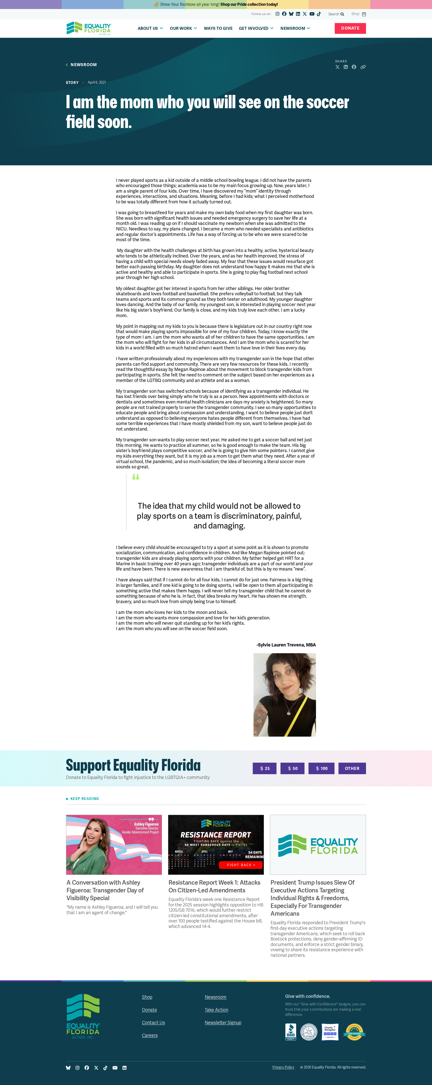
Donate (350, 28)
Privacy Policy (283, 1067)
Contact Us (153, 1022)
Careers (150, 1035)
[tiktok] (319, 14)
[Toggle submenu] (161, 28)
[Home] (89, 29)
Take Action (216, 1010)
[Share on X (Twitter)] (337, 67)
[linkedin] (298, 14)
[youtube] (312, 14)
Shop (356, 14)
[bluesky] (291, 14)
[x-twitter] (304, 14)
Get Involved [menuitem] (254, 28)
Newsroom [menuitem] (292, 28)
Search (334, 14)
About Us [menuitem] (148, 28)
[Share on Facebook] (354, 67)
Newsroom (84, 65)
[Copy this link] (363, 67)
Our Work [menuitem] (181, 28)
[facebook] (284, 14)
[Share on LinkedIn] (346, 67)
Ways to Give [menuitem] (218, 28)
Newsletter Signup (223, 1022)
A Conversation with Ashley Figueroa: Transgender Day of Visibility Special (105, 890)
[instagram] (278, 14)
